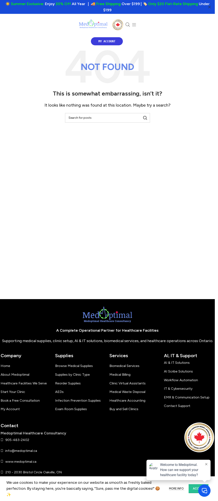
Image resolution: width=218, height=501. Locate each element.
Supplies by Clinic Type (72, 375)
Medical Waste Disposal (127, 392)
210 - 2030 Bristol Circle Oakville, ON (33, 472)
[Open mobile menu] (134, 24)
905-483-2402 (17, 440)
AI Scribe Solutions (178, 371)
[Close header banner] (209, 7)
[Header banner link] (107, 7)
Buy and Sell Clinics (123, 409)
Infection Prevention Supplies (78, 400)
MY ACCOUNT (106, 41)
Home (5, 366)
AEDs (59, 392)
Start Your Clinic (13, 392)
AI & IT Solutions (177, 363)
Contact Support (177, 406)
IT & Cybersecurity (178, 389)
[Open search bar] (128, 25)
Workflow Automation (181, 380)
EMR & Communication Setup (186, 397)
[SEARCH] (145, 118)
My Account (10, 409)
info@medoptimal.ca (21, 451)
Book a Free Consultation (20, 400)
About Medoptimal (15, 375)
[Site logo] (93, 25)
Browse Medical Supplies (74, 366)
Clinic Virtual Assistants (127, 383)
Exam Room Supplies (71, 409)
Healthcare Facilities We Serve (24, 383)
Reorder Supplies (68, 383)
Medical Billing (120, 375)
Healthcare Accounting (127, 400)
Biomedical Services (124, 366)
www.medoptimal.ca (20, 462)
